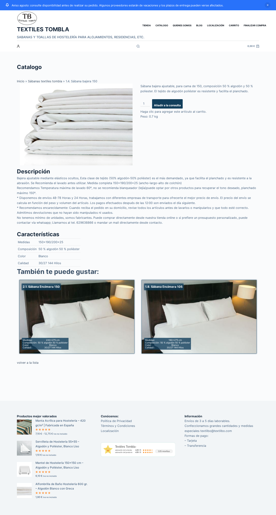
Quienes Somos (182, 25)
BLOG (199, 25)
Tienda (146, 25)
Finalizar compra (255, 25)
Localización (215, 25)
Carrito (234, 25)
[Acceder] (18, 46)
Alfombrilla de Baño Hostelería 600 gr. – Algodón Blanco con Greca (61, 486)
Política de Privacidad (116, 421)
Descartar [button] (267, 5)
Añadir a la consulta (167, 105)
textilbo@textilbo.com (216, 431)
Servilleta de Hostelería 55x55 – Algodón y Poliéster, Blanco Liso (57, 444)
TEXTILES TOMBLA (43, 29)
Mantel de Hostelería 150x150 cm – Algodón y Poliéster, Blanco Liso (59, 465)
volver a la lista (27, 362)
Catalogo (161, 25)
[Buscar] (138, 46)
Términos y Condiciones (118, 426)
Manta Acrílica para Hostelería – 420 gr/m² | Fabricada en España (60, 423)
